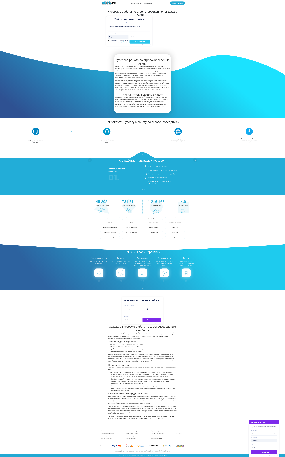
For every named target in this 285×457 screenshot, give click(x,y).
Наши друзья (179, 433)
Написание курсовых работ (132, 431)
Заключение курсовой (156, 436)
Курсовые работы (105, 431)
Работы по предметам (156, 438)
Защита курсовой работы (132, 433)
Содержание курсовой (156, 431)
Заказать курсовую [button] (177, 3)
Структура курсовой (131, 438)
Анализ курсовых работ (107, 436)
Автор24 (150, 44)
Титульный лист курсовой (157, 433)
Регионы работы (180, 431)
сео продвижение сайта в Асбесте (160, 455)
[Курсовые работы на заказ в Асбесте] (108, 3)
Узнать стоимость (140, 42)
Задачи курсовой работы (107, 433)
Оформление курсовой (131, 436)
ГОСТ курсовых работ (106, 438)
